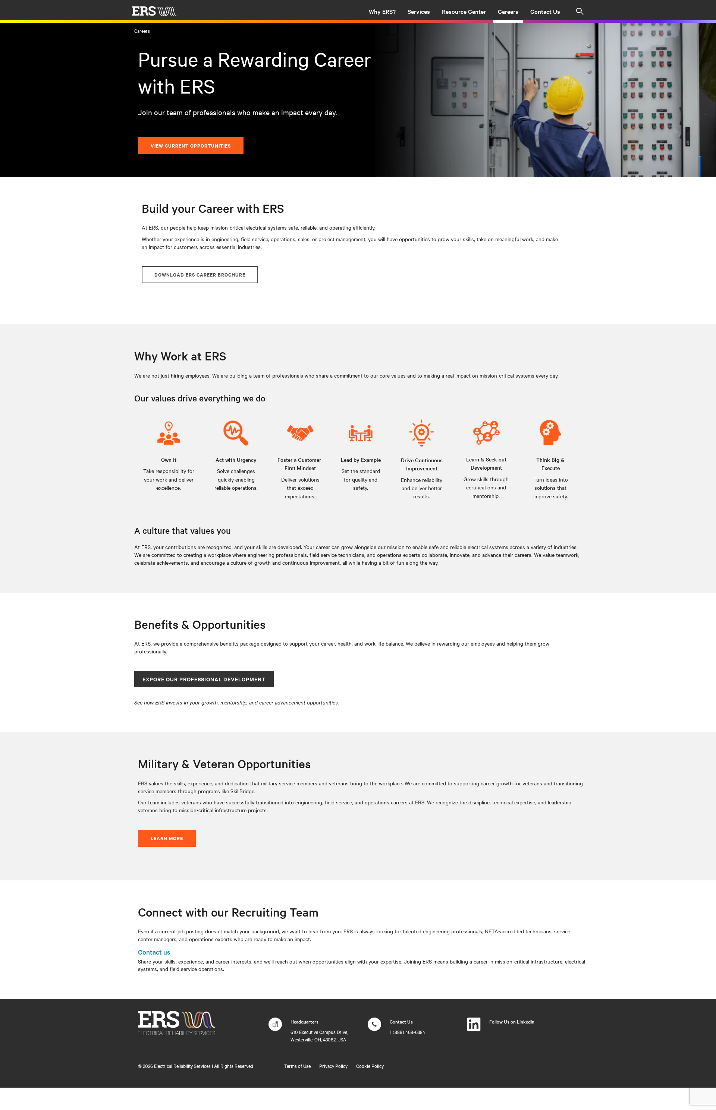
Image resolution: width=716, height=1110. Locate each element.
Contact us (154, 951)
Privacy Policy (333, 1065)
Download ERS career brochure (199, 274)
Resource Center (464, 11)
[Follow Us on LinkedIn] (474, 1028)
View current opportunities (191, 145)
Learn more (167, 838)
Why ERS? (382, 11)
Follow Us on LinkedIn (511, 1021)
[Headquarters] (275, 1028)
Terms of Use (297, 1065)
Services (419, 11)
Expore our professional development (204, 679)
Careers (508, 11)
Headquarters (304, 1021)
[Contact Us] (374, 1028)
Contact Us (545, 11)
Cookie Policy (370, 1065)
